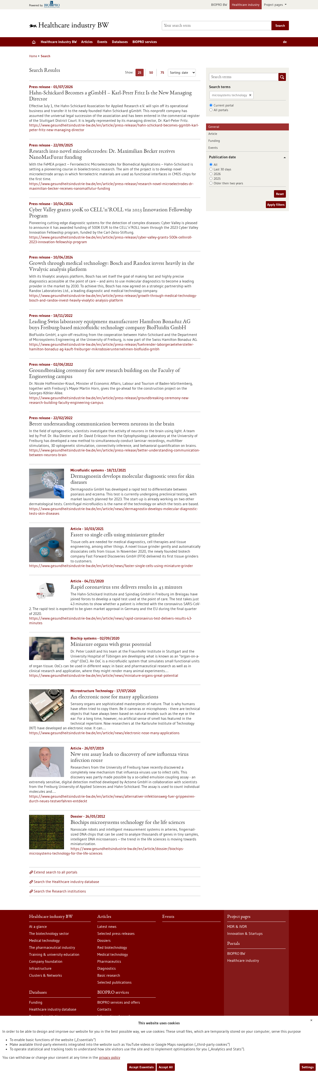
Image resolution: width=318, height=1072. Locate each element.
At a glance (38, 926)
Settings (308, 1067)
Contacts (104, 1009)
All (215, 165)
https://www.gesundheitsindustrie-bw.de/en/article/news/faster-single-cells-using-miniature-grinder (111, 565)
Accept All (166, 1067)
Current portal (224, 105)
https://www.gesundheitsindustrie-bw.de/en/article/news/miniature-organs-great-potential (103, 675)
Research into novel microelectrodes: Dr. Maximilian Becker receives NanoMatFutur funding (102, 154)
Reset (280, 194)
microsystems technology (229, 95)
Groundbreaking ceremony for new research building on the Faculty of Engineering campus (104, 374)
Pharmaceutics (109, 961)
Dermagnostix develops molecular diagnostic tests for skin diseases (132, 479)
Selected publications (114, 982)
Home (33, 56)
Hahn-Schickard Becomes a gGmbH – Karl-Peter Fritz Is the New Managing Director (110, 96)
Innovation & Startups (245, 933)
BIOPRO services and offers (118, 1002)
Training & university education (54, 954)
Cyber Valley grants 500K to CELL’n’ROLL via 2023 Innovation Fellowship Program (110, 213)
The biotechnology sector (49, 933)
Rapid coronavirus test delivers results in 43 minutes (126, 587)
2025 (217, 178)
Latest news (106, 926)
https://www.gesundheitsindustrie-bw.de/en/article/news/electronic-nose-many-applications (104, 732)
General (213, 127)
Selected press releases (116, 933)
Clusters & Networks (45, 975)
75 (163, 73)
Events (102, 42)
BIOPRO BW (219, 5)
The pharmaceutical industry (52, 947)
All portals (221, 110)
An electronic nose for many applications (114, 697)
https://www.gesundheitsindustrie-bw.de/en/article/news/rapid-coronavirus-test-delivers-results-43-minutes (110, 620)
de (285, 42)
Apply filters (275, 204)
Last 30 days (222, 169)
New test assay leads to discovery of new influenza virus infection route (130, 757)
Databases (120, 42)
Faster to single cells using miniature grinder (117, 535)
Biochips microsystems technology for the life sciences (128, 823)
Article (212, 134)
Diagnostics (106, 968)
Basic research (108, 975)
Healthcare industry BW (59, 42)
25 (141, 73)
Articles (87, 42)
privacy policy (109, 1057)
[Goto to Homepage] (72, 26)
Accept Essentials (141, 1067)
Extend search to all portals (55, 872)
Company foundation (45, 961)
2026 (217, 174)
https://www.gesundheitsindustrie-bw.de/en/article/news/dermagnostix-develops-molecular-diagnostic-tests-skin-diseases (113, 511)
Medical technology (44, 940)
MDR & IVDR (237, 926)
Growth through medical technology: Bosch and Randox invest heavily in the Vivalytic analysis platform (111, 266)
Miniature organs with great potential (111, 644)
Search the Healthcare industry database (66, 881)
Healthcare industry (245, 5)
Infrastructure (40, 968)
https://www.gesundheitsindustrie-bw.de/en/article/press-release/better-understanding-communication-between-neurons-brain (114, 452)
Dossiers (104, 940)
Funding (214, 141)
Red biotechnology (112, 947)
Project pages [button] (274, 5)
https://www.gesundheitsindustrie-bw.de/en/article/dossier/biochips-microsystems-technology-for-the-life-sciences (106, 851)
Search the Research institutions (60, 891)
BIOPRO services (144, 42)
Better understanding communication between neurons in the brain (101, 424)
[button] (283, 157)
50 (152, 73)
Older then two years (228, 183)
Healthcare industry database (52, 1009)
